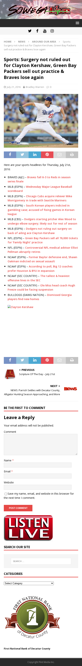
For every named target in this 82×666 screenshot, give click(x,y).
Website (9, 482)
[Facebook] (37, 31)
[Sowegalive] (41, 16)
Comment (10, 431)
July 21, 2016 (14, 87)
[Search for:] (41, 561)
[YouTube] (44, 31)
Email (7, 471)
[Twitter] (30, 31)
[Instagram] (52, 31)
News (21, 41)
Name (8, 460)
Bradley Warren (35, 87)
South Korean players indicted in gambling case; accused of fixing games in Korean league (41, 210)
